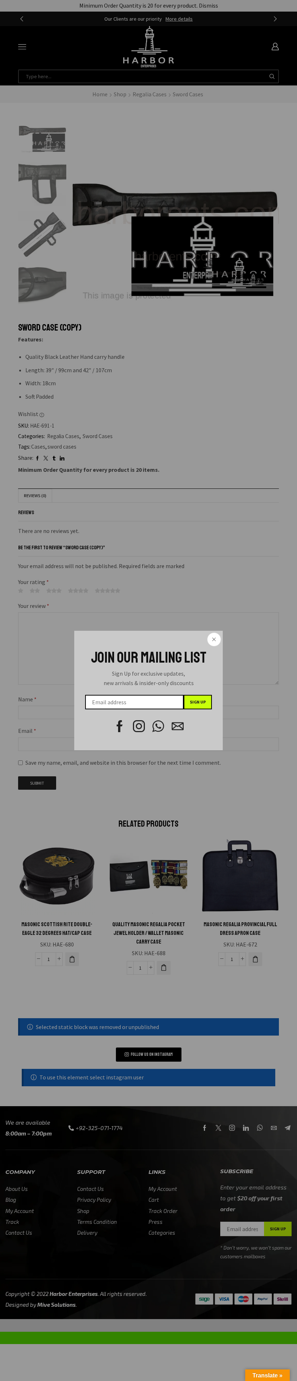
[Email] (178, 726)
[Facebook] (120, 726)
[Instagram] (139, 726)
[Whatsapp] (158, 726)
